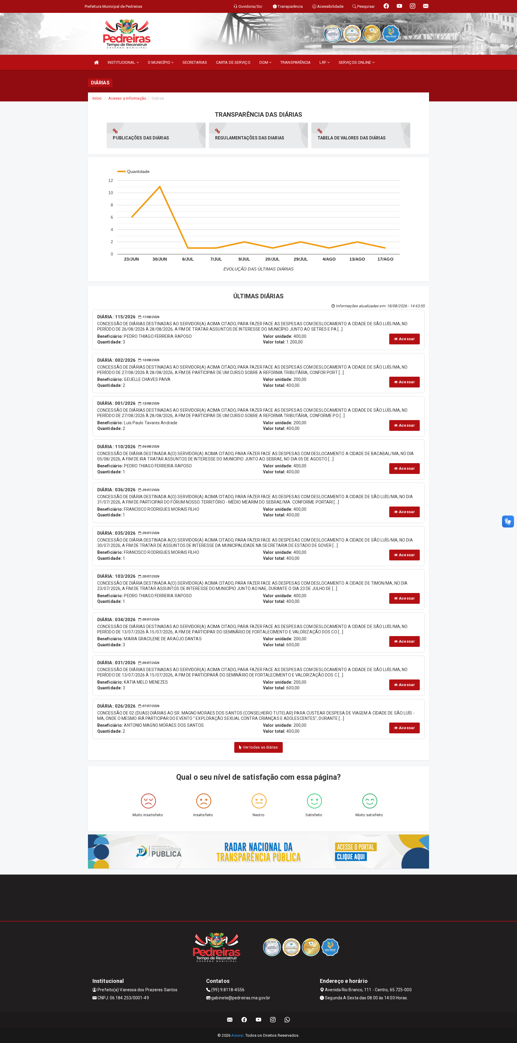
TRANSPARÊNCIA (295, 62)
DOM (264, 62)
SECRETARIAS (195, 62)
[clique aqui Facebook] (244, 1020)
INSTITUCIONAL (122, 62)
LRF (323, 62)
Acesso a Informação (127, 98)
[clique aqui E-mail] (230, 1020)
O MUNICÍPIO (159, 62)
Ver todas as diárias (260, 747)
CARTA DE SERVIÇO (233, 62)
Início (97, 98)
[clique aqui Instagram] (273, 1020)
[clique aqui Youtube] (258, 1020)
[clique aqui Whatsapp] (287, 1020)
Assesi (237, 1035)
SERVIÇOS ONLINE (355, 62)
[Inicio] (96, 62)
